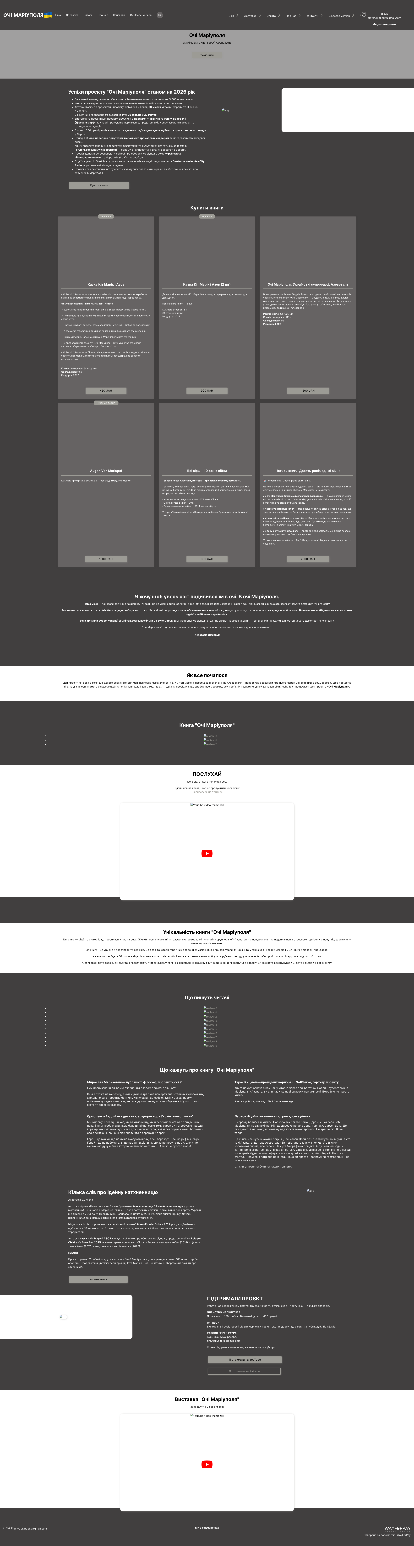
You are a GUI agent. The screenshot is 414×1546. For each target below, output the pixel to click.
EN (362, 14)
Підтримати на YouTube (245, 1359)
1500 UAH (308, 390)
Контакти (119, 15)
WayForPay (404, 1535)
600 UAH (207, 559)
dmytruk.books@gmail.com (384, 17)
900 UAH (207, 390)
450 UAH (106, 390)
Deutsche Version (141, 15)
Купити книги (98, 1279)
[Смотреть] (207, 853)
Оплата (88, 15)
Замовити (207, 55)
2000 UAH (308, 559)
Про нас (103, 15)
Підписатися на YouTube (207, 792)
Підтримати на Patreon (244, 1371)
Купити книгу (99, 185)
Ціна (58, 15)
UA (159, 15)
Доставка (72, 15)
